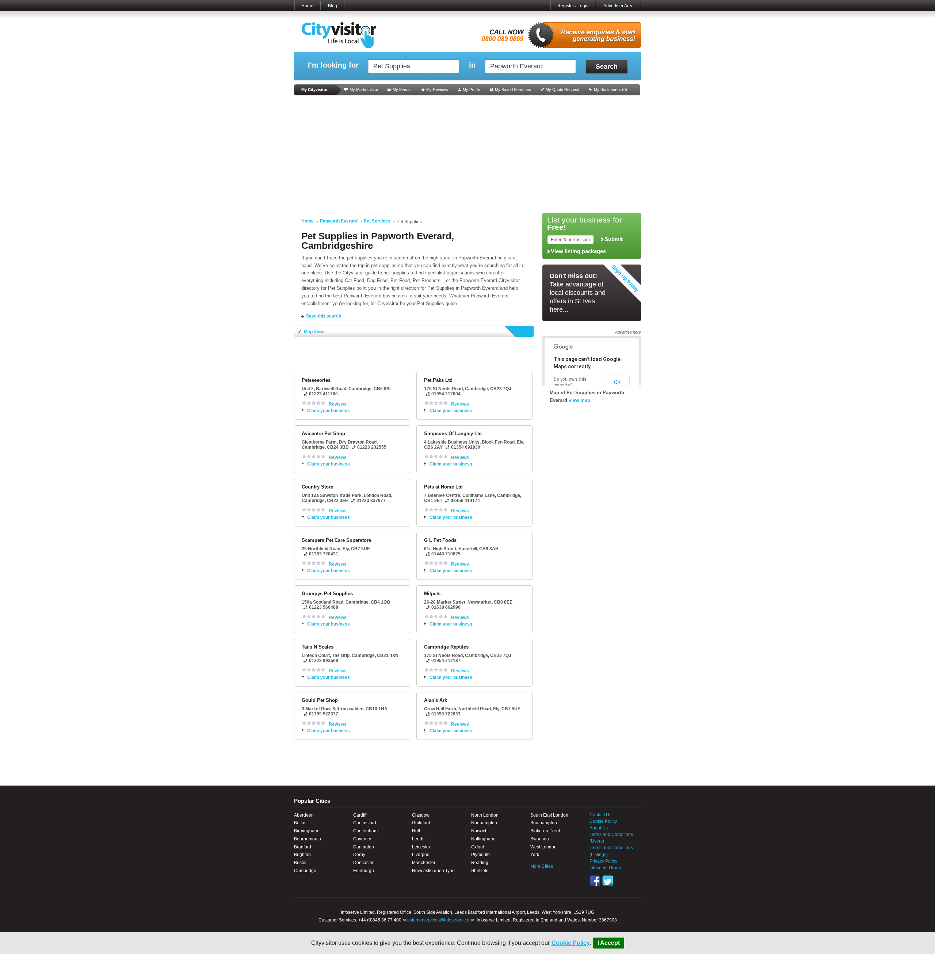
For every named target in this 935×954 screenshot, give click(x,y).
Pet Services (377, 221)
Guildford (421, 822)
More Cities (541, 866)
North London (485, 815)
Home (307, 5)
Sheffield (480, 870)
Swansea (539, 838)
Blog (332, 5)
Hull (416, 830)
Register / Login (573, 5)
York (534, 854)
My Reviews (437, 89)
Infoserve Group (605, 867)
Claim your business (328, 410)
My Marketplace (364, 89)
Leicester (421, 847)
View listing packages (578, 251)
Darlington (363, 847)
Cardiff (359, 815)
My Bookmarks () (610, 89)
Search (607, 66)
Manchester (423, 862)
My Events (402, 89)
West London (543, 847)
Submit (613, 239)
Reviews (338, 404)
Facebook (594, 880)
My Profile (471, 89)
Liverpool (421, 854)
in (472, 65)
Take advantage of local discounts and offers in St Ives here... (578, 292)
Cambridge (305, 870)
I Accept (609, 943)
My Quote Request (562, 89)
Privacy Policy (603, 861)
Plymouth (480, 854)
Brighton (302, 854)
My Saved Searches (513, 89)
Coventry (362, 838)
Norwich (479, 830)
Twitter (607, 880)
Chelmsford (364, 822)
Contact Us (600, 814)
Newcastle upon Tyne (433, 870)
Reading (479, 862)
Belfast (301, 822)
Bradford (302, 847)
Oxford (477, 847)
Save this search (323, 316)
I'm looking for (333, 65)
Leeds (418, 838)
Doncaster (363, 862)
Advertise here (628, 332)
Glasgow (421, 815)
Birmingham (306, 830)
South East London (549, 815)
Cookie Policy (571, 943)
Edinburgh (363, 870)
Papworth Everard (339, 221)
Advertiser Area (618, 5)
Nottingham (482, 838)
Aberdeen (304, 815)
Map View (314, 331)
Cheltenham (365, 830)
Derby (359, 854)
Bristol (300, 862)
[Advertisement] (467, 154)
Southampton (543, 822)
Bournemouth (307, 838)
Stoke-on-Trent (545, 830)
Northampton (484, 822)
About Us (598, 828)
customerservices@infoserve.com (438, 920)
